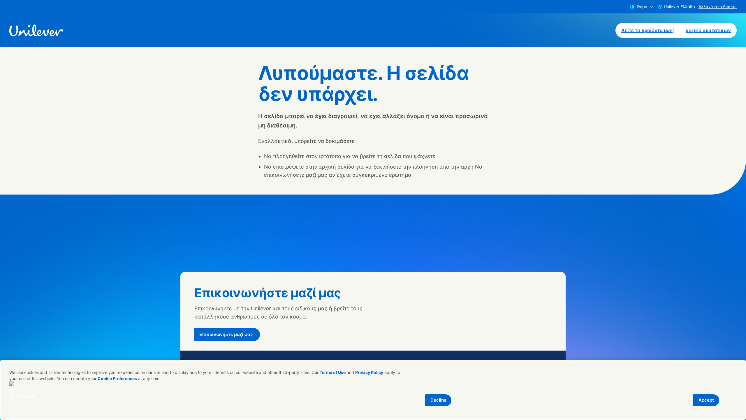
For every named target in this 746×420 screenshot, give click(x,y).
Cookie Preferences (117, 378)
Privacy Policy (369, 372)
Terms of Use (333, 372)
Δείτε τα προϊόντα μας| (647, 30)
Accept (706, 400)
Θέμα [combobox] (642, 6)
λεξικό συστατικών (708, 30)
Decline (438, 400)
